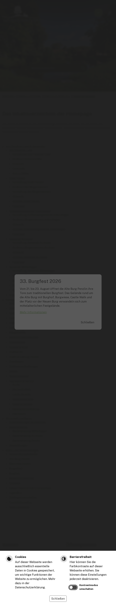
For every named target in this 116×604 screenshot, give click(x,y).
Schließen (58, 598)
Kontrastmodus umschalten (88, 587)
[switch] (73, 587)
